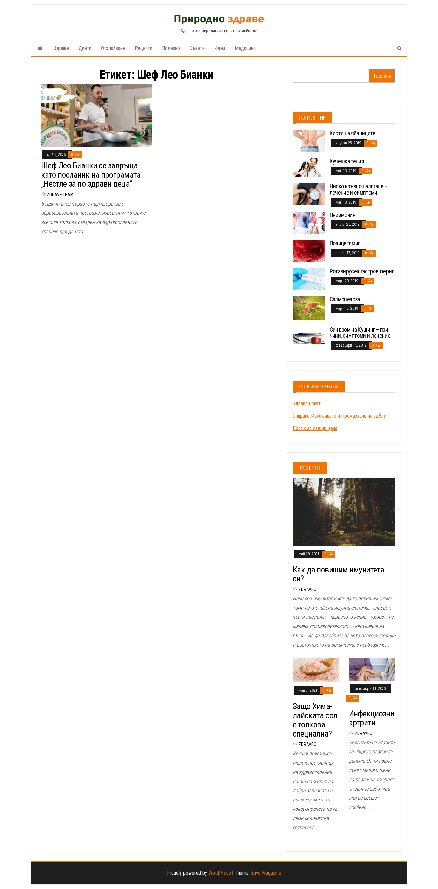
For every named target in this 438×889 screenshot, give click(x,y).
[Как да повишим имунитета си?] (344, 511)
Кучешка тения (347, 161)
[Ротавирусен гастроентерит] (309, 278)
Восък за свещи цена (315, 428)
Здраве (61, 48)
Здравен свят (307, 404)
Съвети (197, 48)
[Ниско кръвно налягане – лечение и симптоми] (309, 193)
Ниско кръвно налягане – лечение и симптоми (358, 189)
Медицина (245, 48)
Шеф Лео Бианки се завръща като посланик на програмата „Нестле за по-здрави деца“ (91, 175)
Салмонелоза (345, 299)
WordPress (219, 873)
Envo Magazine (266, 873)
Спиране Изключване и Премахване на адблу (339, 416)
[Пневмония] (309, 222)
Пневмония (343, 214)
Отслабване (113, 48)
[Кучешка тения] (309, 167)
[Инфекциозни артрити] (372, 669)
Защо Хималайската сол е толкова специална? (315, 720)
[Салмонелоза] (309, 307)
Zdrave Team (60, 194)
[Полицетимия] (309, 251)
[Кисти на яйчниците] (309, 141)
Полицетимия (345, 243)
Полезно (171, 48)
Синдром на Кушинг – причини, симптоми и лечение (360, 332)
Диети (85, 48)
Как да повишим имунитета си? (338, 574)
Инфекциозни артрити (371, 718)
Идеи (219, 48)
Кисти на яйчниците (352, 133)
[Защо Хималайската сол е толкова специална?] (316, 670)
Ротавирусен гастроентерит (362, 271)
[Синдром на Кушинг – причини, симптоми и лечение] (309, 335)
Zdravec (307, 589)
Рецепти (143, 48)
